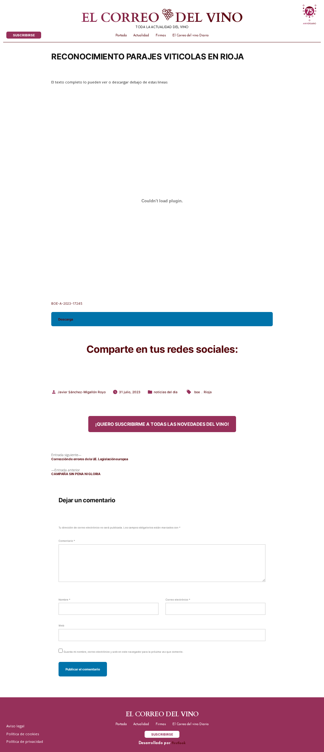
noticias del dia (166, 392)
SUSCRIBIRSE (24, 35)
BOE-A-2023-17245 (66, 303)
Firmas (161, 35)
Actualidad (141, 35)
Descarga (65, 319)
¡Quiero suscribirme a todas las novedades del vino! (162, 424)
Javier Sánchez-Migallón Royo (82, 392)
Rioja (208, 392)
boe (197, 392)
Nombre (64, 599)
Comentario (67, 540)
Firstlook (179, 743)
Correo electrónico (177, 599)
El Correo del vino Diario (190, 35)
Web (61, 625)
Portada (121, 35)
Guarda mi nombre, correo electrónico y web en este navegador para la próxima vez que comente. (123, 651)
